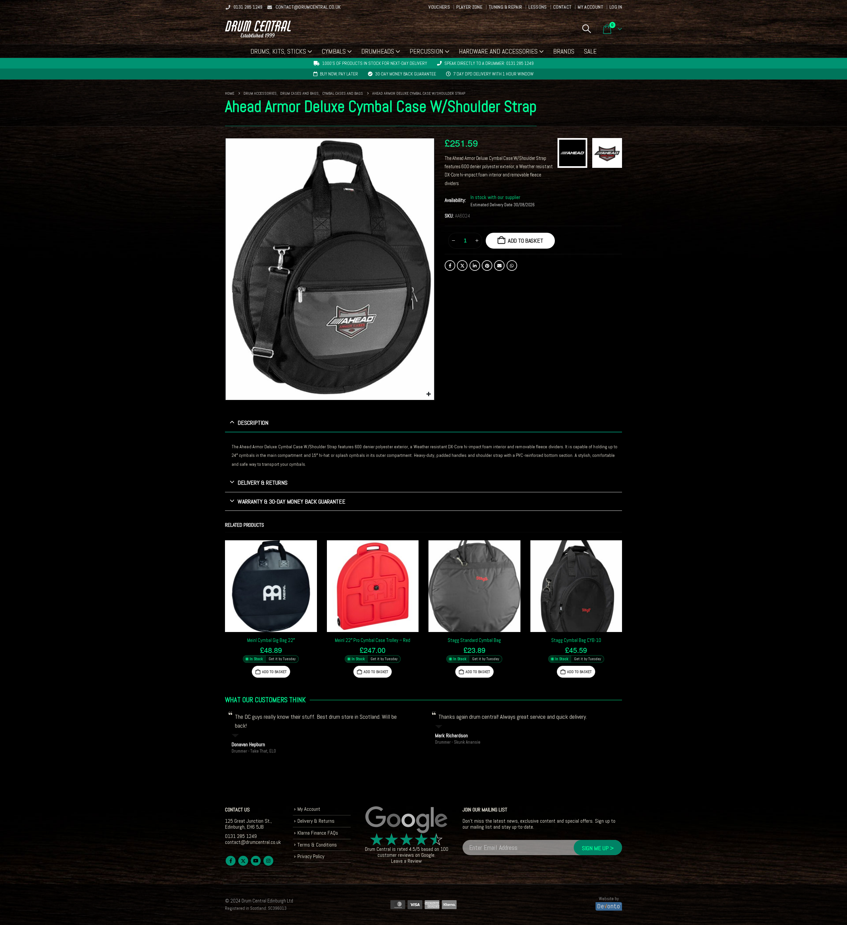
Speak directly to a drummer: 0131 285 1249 (489, 63)
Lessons (537, 7)
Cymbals (334, 51)
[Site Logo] (258, 29)
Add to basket (525, 240)
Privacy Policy (310, 856)
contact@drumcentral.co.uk (308, 7)
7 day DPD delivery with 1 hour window (493, 74)
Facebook (450, 265)
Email (499, 265)
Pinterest (487, 265)
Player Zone (469, 7)
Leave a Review (406, 860)
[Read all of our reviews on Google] (407, 820)
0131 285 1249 (248, 7)
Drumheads (377, 51)
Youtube (256, 861)
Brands (563, 51)
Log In (615, 7)
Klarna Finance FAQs (317, 832)
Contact (562, 7)
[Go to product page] (271, 586)
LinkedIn (474, 265)
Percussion (426, 51)
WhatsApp (512, 265)
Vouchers (439, 7)
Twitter (462, 265)
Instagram (268, 861)
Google (427, 855)
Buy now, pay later (339, 74)
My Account (590, 7)
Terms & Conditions (317, 844)
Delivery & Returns (315, 820)
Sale (590, 51)
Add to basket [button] (274, 671)
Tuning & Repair (505, 7)
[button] (586, 28)
